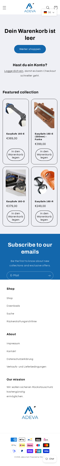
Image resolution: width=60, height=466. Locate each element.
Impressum (13, 343)
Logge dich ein (13, 71)
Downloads (13, 306)
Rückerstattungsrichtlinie (22, 321)
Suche (10, 313)
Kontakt (11, 351)
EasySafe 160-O (15, 201)
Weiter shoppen (30, 49)
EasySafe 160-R (44, 201)
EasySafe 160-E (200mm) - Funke (44, 137)
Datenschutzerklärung (20, 359)
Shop (10, 298)
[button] (4, 7)
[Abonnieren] (49, 275)
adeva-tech (25, 457)
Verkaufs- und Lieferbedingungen (26, 367)
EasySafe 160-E (15, 134)
